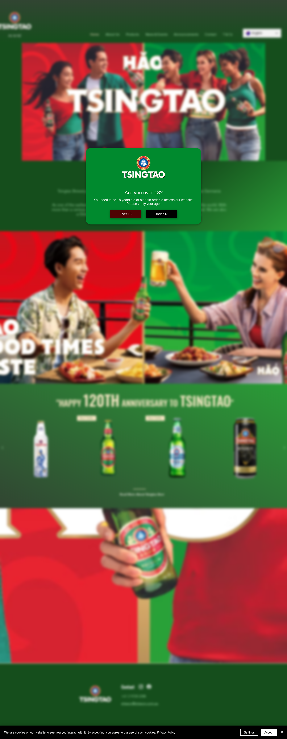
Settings (249, 732)
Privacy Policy (166, 732)
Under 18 (161, 214)
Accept (268, 732)
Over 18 (126, 214)
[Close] (281, 732)
